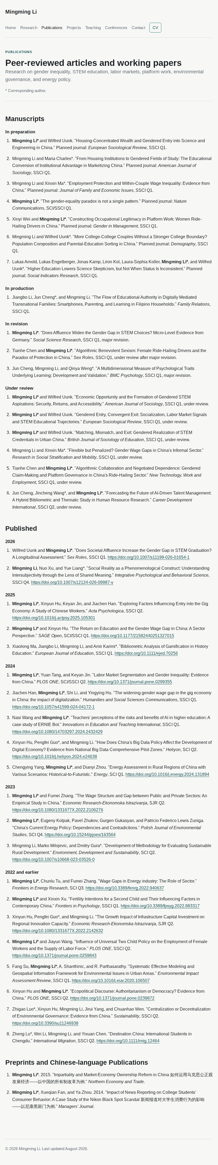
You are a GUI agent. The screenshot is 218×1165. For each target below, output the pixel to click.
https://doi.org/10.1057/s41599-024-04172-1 (53, 707)
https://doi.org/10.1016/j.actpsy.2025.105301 (53, 618)
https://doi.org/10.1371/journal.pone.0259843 (54, 955)
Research (28, 27)
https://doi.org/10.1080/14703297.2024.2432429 (57, 731)
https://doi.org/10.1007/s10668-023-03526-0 (53, 859)
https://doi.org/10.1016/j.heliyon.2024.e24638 (54, 756)
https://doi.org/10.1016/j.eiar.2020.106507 (111, 980)
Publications (51, 27)
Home (10, 27)
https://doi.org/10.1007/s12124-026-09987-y (72, 582)
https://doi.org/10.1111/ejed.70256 (146, 653)
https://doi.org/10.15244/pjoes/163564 (80, 834)
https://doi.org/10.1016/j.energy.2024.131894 (167, 774)
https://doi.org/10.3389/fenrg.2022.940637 (125, 888)
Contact (138, 27)
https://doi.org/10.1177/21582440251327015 (132, 635)
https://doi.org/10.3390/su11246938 (45, 1023)
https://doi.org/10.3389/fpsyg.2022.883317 (160, 906)
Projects (74, 27)
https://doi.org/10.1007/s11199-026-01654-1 (149, 557)
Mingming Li (21, 12)
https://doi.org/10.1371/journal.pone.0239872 (112, 998)
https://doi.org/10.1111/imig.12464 (128, 1041)
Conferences (116, 27)
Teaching (93, 27)
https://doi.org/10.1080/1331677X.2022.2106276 (57, 810)
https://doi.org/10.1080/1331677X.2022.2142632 (57, 930)
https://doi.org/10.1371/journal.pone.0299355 (130, 682)
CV (155, 27)
